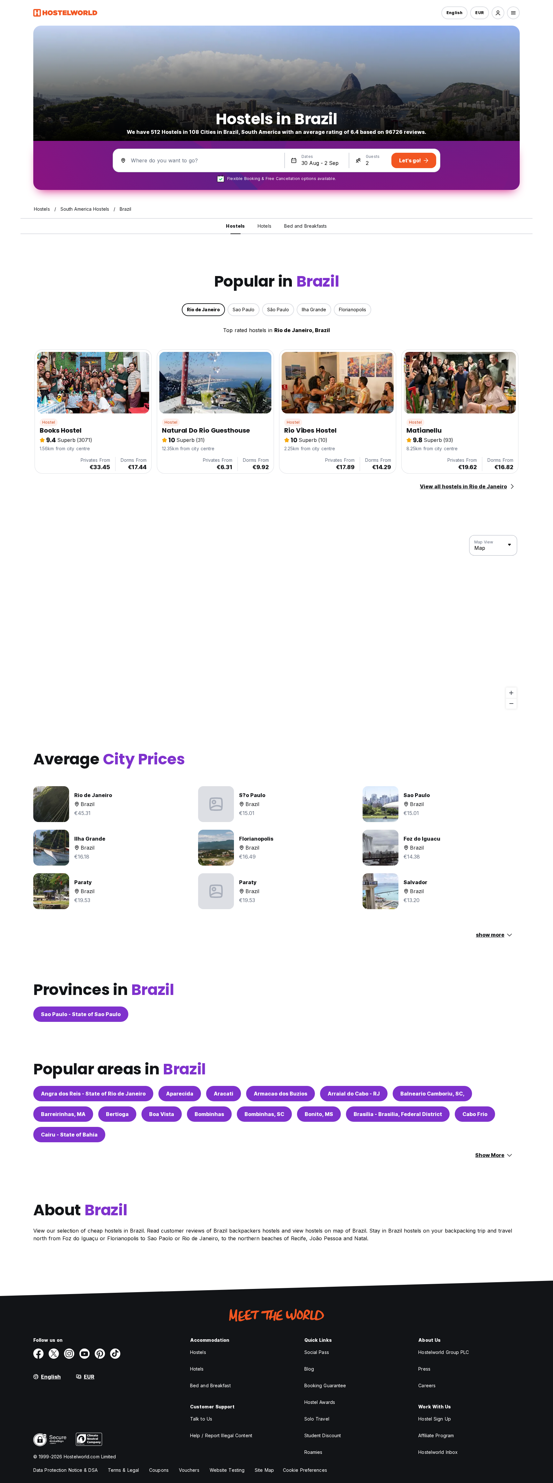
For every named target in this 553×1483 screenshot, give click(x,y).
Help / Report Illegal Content (221, 1435)
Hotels (197, 1369)
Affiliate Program (436, 1435)
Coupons (159, 1470)
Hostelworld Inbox (438, 1452)
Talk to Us (201, 1419)
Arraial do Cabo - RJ (354, 1093)
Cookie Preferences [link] (305, 1470)
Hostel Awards (319, 1402)
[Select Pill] (498, 12)
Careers (427, 1385)
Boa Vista (161, 1114)
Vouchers (189, 1470)
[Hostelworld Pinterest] (100, 1354)
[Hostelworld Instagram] (69, 1354)
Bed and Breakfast (210, 1385)
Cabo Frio (474, 1114)
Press (424, 1369)
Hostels (198, 1352)
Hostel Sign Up (434, 1419)
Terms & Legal (123, 1470)
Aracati (223, 1093)
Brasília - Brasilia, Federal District (398, 1114)
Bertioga (117, 1114)
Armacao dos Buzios (280, 1093)
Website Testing (227, 1470)
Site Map (264, 1470)
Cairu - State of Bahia (69, 1134)
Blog (309, 1369)
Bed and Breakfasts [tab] (305, 226)
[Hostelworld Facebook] (38, 1354)
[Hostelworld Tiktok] (115, 1354)
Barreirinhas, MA (63, 1114)
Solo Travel (316, 1419)
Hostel (48, 422)
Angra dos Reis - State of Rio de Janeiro (93, 1093)
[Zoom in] (511, 693)
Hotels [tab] (264, 226)
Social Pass (316, 1352)
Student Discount (322, 1435)
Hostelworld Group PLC (443, 1352)
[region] (276, 622)
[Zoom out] (511, 703)
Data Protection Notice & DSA (65, 1470)
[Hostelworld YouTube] (84, 1354)
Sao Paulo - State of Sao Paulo (81, 1014)
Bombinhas (209, 1114)
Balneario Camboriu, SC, (432, 1093)
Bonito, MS (319, 1114)
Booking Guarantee (325, 1385)
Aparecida (179, 1093)
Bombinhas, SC (264, 1114)
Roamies (313, 1452)
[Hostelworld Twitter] (54, 1354)
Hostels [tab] (235, 226)
